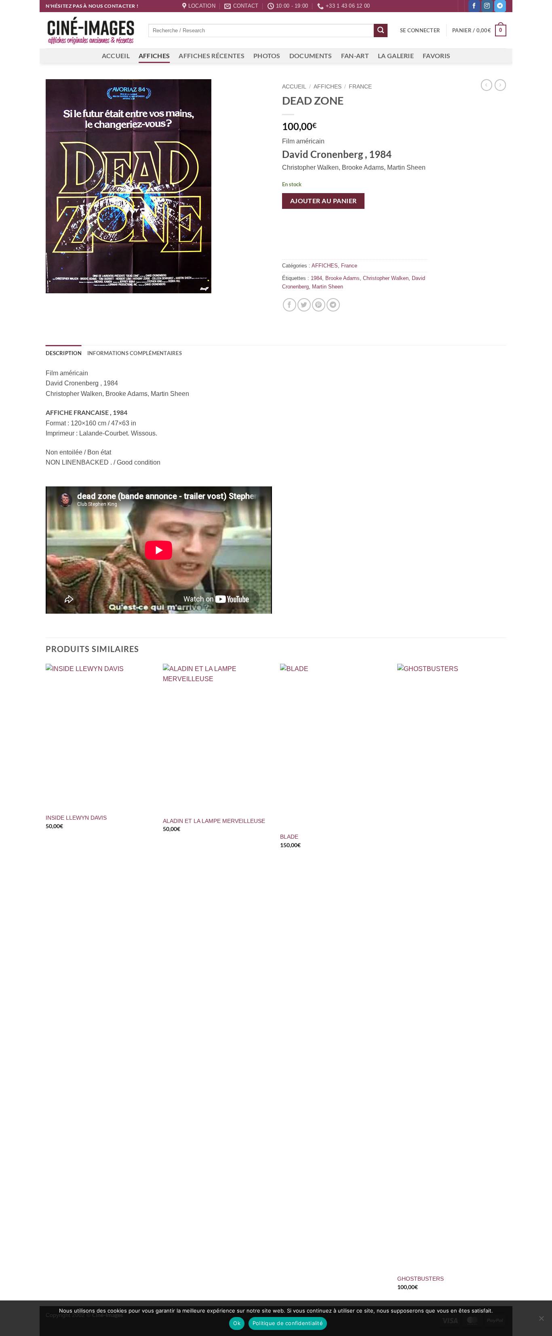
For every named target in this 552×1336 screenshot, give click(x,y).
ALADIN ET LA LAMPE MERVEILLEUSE (214, 821)
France (360, 87)
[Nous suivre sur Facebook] (474, 6)
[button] (420, 30)
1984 (316, 278)
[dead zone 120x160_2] (158, 186)
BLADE (289, 836)
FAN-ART (355, 55)
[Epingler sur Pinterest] (318, 304)
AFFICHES (154, 55)
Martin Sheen (327, 287)
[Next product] (486, 84)
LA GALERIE (396, 55)
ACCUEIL (116, 55)
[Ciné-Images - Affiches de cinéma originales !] (91, 30)
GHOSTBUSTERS (420, 1278)
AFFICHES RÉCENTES (211, 55)
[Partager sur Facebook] (289, 304)
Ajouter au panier (323, 200)
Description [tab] (64, 353)
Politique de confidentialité (288, 1323)
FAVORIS (436, 55)
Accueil (294, 87)
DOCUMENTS (310, 55)
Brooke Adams (342, 278)
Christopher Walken (386, 278)
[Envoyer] (381, 31)
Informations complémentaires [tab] (134, 353)
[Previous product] (500, 84)
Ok (236, 1323)
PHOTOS (266, 55)
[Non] (541, 1320)
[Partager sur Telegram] (333, 304)
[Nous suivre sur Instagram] (487, 6)
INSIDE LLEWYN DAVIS (76, 817)
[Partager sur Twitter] (304, 304)
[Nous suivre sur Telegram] (500, 6)
